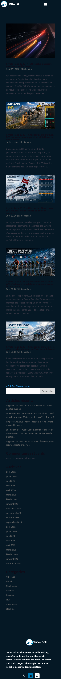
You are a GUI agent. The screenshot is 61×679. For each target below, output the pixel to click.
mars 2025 (11, 549)
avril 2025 (11, 545)
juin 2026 (10, 481)
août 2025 (11, 527)
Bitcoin (9, 581)
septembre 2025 (14, 522)
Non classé (11, 604)
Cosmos (10, 590)
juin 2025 (10, 536)
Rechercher (47, 391)
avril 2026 (11, 490)
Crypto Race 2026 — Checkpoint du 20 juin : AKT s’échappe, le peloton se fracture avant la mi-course (29, 284)
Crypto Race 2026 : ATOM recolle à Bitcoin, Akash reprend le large (29, 65)
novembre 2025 (13, 513)
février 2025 (12, 554)
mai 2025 (10, 540)
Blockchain (26, 69)
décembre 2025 (13, 508)
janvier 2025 (12, 559)
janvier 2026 (12, 504)
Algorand (10, 576)
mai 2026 (10, 485)
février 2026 (12, 499)
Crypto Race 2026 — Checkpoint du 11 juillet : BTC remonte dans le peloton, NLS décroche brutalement (30, 137)
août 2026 (11, 472)
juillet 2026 (11, 476)
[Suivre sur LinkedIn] (30, 675)
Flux (8, 599)
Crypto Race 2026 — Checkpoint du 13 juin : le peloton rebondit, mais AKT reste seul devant (30, 348)
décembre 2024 (13, 563)
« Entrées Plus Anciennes (18, 386)
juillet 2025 (11, 531)
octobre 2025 (12, 517)
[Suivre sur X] (23, 675)
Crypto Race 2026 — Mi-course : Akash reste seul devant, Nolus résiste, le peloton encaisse (29, 210)
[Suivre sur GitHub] (37, 675)
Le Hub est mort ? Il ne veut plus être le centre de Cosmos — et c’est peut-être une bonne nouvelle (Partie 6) (29, 433)
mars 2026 (11, 494)
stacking (10, 609)
